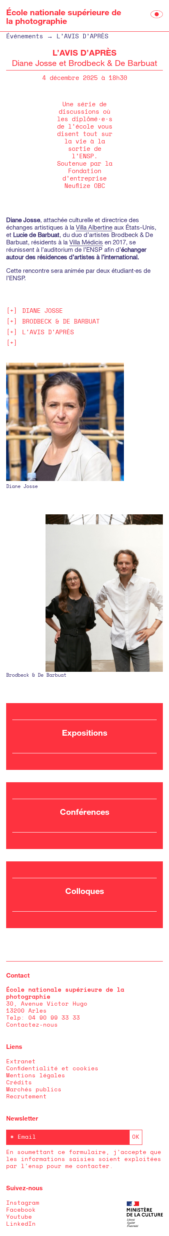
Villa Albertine (94, 227)
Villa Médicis (86, 242)
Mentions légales (35, 1076)
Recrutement (26, 1097)
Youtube (19, 1217)
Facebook (21, 1210)
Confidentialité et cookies (52, 1069)
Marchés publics (34, 1090)
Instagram (22, 1203)
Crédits (19, 1083)
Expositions (84, 732)
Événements (24, 36)
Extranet (21, 1062)
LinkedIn (21, 1224)
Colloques (84, 891)
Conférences (85, 811)
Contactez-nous (32, 1025)
